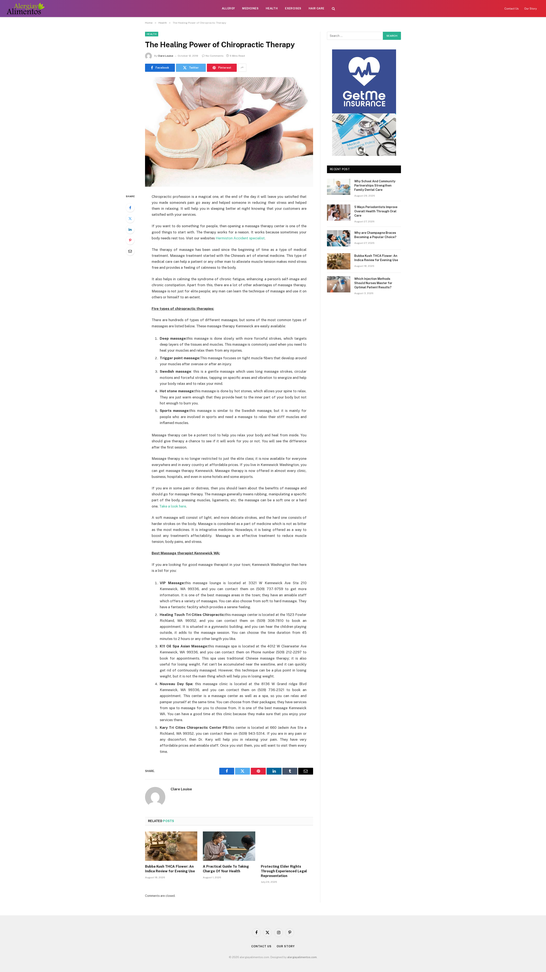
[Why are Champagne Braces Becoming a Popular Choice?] (338, 238)
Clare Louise (165, 55)
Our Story (530, 8)
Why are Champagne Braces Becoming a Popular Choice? (375, 235)
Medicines (250, 8)
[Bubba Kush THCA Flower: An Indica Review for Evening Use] (171, 846)
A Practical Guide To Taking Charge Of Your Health (226, 868)
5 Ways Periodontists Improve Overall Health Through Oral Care (375, 211)
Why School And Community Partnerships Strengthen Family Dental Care (374, 185)
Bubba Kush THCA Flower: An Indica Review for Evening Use (170, 868)
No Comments (215, 55)
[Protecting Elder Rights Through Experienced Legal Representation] (287, 846)
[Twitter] (130, 218)
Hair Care (316, 8)
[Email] (130, 251)
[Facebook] (130, 207)
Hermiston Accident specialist (240, 238)
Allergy (228, 8)
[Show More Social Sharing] (242, 68)
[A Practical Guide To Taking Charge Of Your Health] (229, 846)
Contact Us (511, 8)
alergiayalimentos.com (302, 957)
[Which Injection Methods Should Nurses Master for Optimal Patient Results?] (338, 284)
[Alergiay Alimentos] (25, 8)
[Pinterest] (130, 240)
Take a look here (172, 506)
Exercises (293, 8)
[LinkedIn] (130, 229)
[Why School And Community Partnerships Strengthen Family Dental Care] (338, 187)
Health (272, 8)
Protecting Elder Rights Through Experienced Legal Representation (284, 871)
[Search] (333, 8)
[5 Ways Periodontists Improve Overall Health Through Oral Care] (338, 212)
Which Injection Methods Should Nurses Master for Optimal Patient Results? (373, 283)
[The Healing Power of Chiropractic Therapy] (229, 132)
